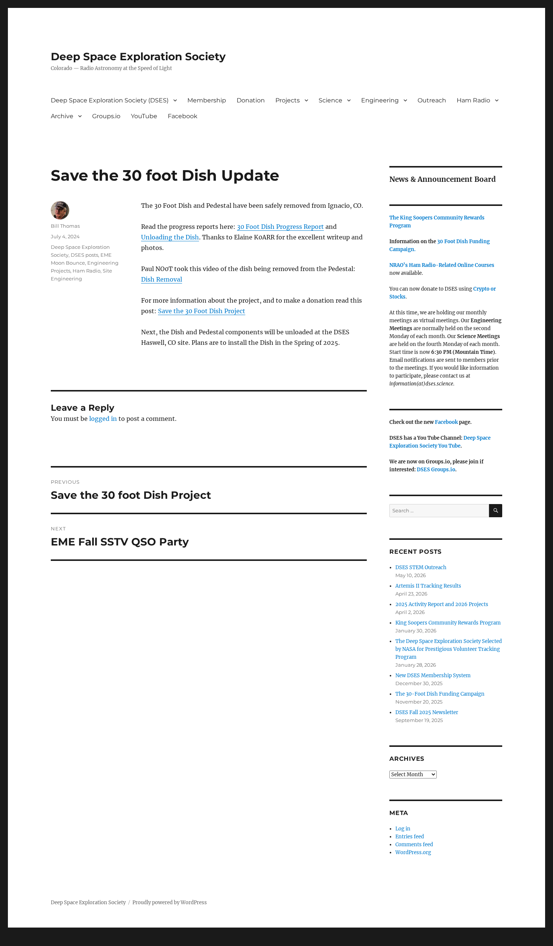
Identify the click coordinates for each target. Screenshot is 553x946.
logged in (103, 418)
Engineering (380, 100)
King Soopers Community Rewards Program (448, 623)
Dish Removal (161, 279)
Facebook (183, 116)
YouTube (144, 116)
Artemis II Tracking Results (428, 586)
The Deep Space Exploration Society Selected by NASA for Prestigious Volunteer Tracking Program (448, 649)
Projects (287, 100)
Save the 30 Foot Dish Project (201, 311)
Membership (206, 100)
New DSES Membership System (433, 675)
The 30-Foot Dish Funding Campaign (440, 694)
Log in (402, 829)
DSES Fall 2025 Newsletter (426, 712)
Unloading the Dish (170, 237)
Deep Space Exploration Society (138, 56)
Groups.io (106, 116)
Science (330, 100)
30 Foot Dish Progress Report (280, 226)
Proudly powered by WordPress (169, 902)
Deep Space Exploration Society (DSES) (110, 100)
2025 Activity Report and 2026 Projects (441, 604)
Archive (62, 116)
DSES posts (84, 255)
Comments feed (414, 844)
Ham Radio (473, 100)
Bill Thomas (65, 226)
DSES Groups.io (436, 469)
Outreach (432, 100)
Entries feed (409, 836)
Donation (251, 100)
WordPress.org (413, 852)
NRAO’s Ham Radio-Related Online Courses (441, 265)
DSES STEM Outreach (421, 567)
